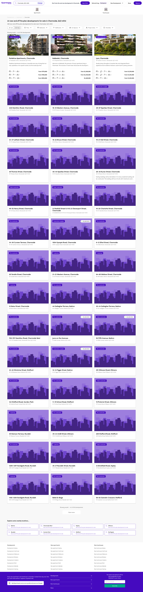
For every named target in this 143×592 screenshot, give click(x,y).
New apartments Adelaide (56, 566)
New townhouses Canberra (100, 560)
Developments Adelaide (12, 566)
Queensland (19, 17)
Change (40, 3)
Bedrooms (42, 27)
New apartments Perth (56, 563)
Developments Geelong (12, 569)
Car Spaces (75, 27)
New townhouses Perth (99, 563)
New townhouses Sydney (99, 548)
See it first (85, 3)
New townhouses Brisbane (100, 557)
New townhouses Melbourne (100, 554)
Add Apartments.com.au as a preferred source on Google (27, 583)
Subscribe (114, 586)
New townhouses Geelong (100, 569)
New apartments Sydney (56, 548)
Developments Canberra (12, 560)
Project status (91, 27)
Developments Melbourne (13, 554)
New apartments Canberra (57, 560)
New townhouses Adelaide (100, 566)
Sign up (138, 3)
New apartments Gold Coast (57, 551)
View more (71, 512)
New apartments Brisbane (56, 557)
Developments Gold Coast (13, 551)
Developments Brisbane (12, 557)
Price (27, 27)
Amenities (108, 27)
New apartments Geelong (56, 569)
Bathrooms (58, 27)
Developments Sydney (12, 548)
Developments (10, 17)
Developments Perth (12, 563)
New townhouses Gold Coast (100, 551)
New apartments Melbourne (57, 554)
